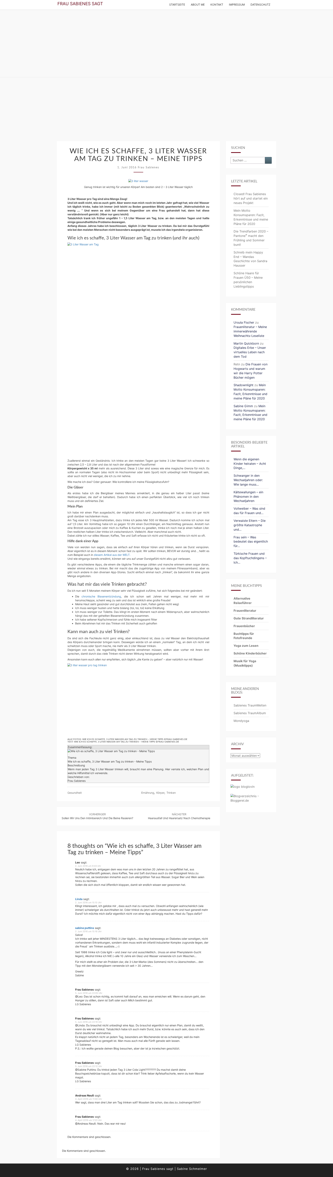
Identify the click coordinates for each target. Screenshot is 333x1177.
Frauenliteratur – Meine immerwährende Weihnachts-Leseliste (250, 331)
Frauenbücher (244, 626)
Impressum (237, 4)
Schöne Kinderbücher (250, 653)
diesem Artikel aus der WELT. (112, 554)
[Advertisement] (166, 112)
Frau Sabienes (148, 167)
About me (198, 4)
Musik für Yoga (245, 661)
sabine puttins (84, 928)
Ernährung (147, 792)
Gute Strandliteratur (249, 618)
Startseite (177, 4)
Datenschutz (260, 4)
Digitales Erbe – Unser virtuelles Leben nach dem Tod (250, 352)
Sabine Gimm (243, 406)
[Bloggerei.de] (251, 799)
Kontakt (216, 4)
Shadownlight (243, 385)
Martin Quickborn (246, 343)
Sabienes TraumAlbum (250, 713)
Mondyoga (241, 721)
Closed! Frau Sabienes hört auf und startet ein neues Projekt (251, 198)
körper (160, 792)
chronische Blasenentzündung (101, 596)
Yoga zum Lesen (246, 646)
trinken (171, 792)
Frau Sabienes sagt (80, 3)
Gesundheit (74, 792)
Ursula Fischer (244, 322)
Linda (78, 899)
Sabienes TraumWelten (250, 705)
